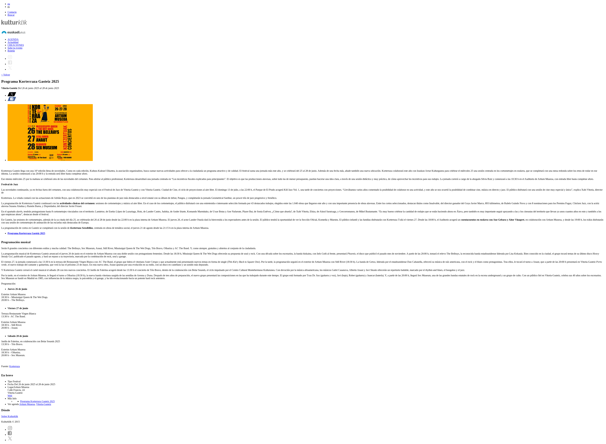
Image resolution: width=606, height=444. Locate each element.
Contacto (12, 12)
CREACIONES (16, 45)
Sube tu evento (15, 48)
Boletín (11, 50)
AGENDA (13, 39)
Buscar (11, 15)
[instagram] (10, 429)
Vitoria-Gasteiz (43, 404)
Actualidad (13, 42)
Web (10, 395)
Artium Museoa (27, 404)
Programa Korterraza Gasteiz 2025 (26, 233)
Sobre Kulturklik (9, 416)
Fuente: (5, 366)
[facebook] (10, 434)
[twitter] (10, 440)
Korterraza (14, 366)
